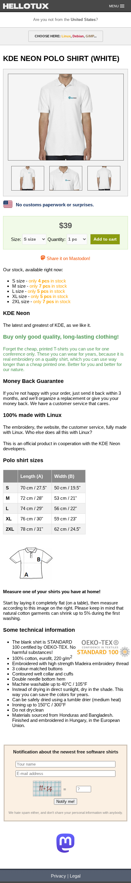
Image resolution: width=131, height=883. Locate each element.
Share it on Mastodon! (67, 258)
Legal (75, 875)
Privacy (58, 875)
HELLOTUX (26, 6)
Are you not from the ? (65, 19)
